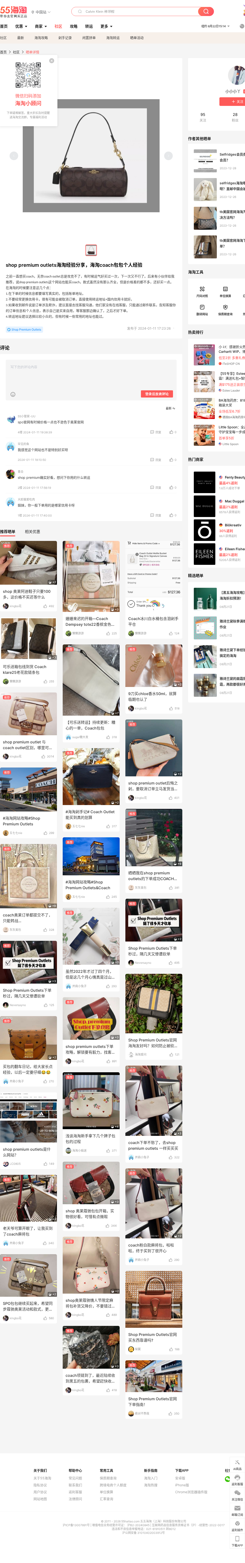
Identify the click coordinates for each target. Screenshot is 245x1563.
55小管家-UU (26, 416)
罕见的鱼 (23, 444)
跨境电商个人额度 (113, 1485)
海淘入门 (150, 1478)
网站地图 (40, 1499)
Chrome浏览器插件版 (191, 1492)
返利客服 (75, 1492)
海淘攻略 (41, 38)
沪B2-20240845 (138, 1525)
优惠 (19, 26)
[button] (41, 11)
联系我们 (75, 1485)
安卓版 (180, 1478)
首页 (3, 52)
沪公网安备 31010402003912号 (143, 1533)
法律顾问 (75, 1499)
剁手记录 (65, 38)
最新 (20, 38)
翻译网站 (202, 314)
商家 (39, 26)
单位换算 (225, 296)
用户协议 (40, 1492)
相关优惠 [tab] (32, 531)
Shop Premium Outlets (26, 329)
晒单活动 (137, 38)
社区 (3, 38)
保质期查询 (225, 314)
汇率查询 (106, 1499)
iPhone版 (182, 1485)
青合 (20, 472)
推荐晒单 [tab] (7, 531)
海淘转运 (113, 38)
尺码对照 (202, 296)
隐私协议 (40, 1485)
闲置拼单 (89, 38)
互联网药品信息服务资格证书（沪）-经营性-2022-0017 (188, 1525)
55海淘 (13, 12)
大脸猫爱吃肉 (26, 499)
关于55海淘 (42, 1478)
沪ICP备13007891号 (76, 1525)
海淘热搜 (150, 1485)
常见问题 (75, 1478)
